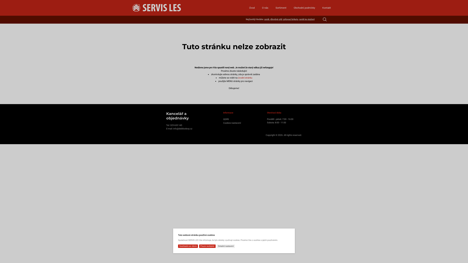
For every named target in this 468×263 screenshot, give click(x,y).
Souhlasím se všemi (188, 246)
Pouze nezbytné (207, 246)
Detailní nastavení (226, 246)
